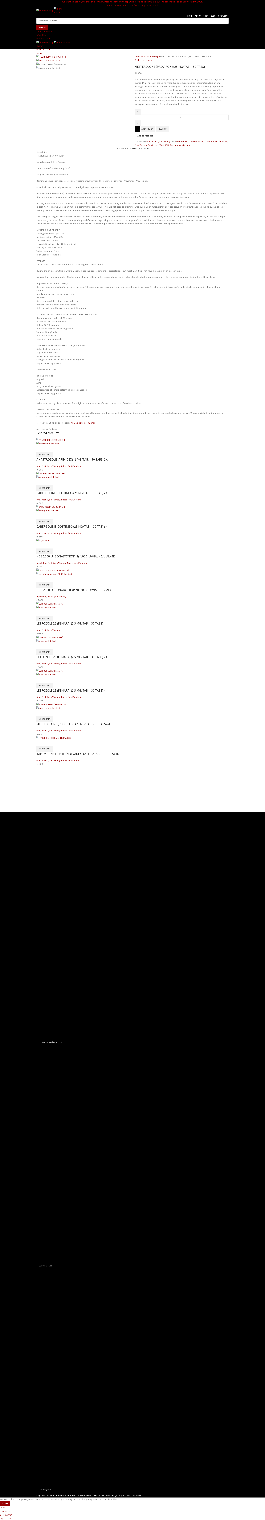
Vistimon (186, 145)
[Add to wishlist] (39, 448)
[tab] (122, 149)
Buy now (162, 129)
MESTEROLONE (196, 141)
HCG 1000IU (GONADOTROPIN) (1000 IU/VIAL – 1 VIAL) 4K (75, 556)
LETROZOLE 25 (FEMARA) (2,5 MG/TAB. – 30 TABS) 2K (71, 657)
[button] (44, 454)
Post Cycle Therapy (150, 56)
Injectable (41, 563)
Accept (5, 1503)
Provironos (175, 145)
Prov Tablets (141, 145)
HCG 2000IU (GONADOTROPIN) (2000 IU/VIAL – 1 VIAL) (73, 590)
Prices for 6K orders (71, 533)
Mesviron (209, 141)
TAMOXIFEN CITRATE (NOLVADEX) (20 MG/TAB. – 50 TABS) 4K (77, 754)
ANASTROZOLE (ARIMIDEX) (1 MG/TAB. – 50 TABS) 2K (72, 459)
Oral (148, 141)
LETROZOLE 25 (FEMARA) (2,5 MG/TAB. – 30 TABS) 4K (71, 690)
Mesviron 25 (221, 141)
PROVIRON (164, 145)
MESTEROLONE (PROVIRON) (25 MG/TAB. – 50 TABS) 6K (73, 724)
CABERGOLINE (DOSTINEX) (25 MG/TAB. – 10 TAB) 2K (71, 493)
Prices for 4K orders (77, 563)
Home (138, 56)
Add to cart (147, 129)
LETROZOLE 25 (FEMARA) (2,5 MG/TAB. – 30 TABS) (69, 623)
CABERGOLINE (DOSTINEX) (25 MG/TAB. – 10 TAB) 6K (71, 526)
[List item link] (132, 947)
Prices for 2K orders (71, 466)
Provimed (152, 145)
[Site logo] (45, 10)
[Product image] (47, 443)
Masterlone (181, 141)
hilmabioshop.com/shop (83, 423)
